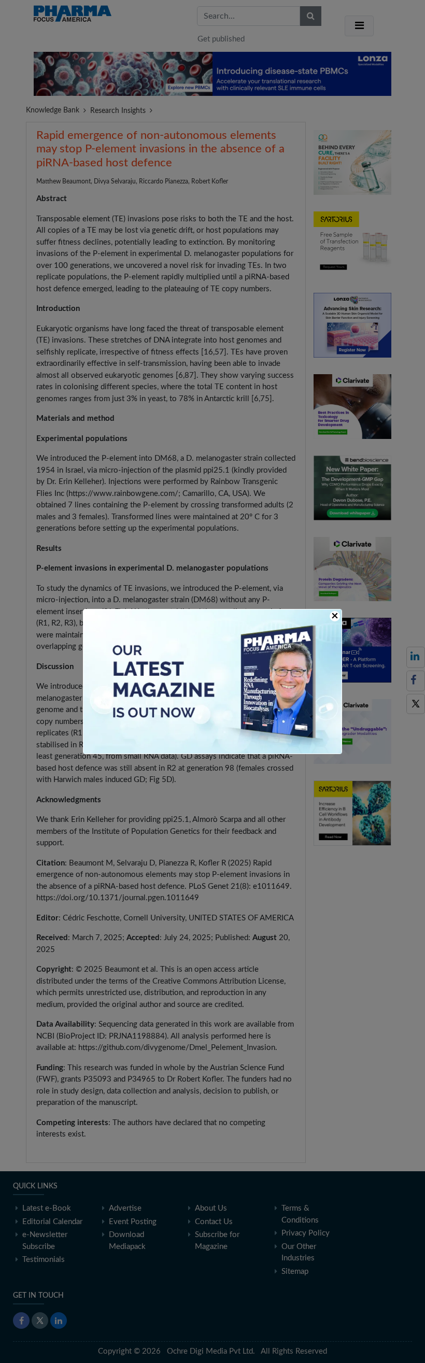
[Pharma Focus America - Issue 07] (212, 681)
